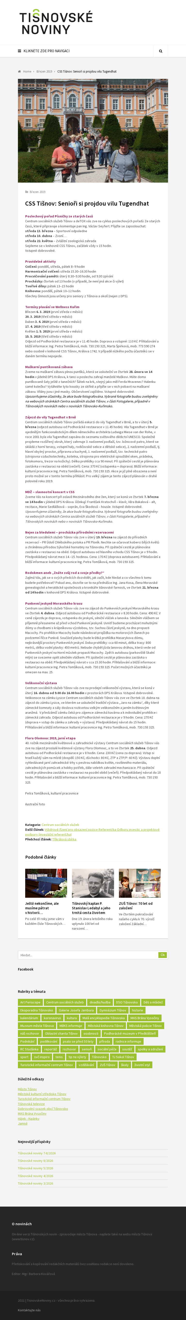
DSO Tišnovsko (127, 1002)
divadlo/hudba (100, 1002)
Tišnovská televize (31, 1104)
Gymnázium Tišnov (113, 1010)
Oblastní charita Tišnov (61, 1033)
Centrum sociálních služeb (60, 825)
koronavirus (52, 1018)
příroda (104, 1041)
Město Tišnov (27, 1089)
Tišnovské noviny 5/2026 (35, 1168)
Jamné (23, 1123)
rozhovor (69, 1049)
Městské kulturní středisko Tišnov (42, 1094)
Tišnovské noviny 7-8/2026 (37, 1153)
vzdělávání (86, 1065)
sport (24, 1057)
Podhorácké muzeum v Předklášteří (130, 1033)
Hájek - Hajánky (28, 1118)
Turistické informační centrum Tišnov (46, 1065)
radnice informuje (128, 1041)
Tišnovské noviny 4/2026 (35, 1176)
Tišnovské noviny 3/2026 (35, 1183)
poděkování (48, 1041)
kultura (72, 1018)
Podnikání (27, 1041)
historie (137, 1010)
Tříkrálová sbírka (64, 839)
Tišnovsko (99, 1057)
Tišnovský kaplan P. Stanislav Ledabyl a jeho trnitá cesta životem (91, 908)
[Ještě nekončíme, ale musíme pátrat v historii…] (46, 883)
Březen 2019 (37, 192)
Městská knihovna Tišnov (106, 1025)
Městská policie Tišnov (145, 1025)
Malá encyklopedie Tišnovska (104, 1018)
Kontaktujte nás (29, 1310)
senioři (87, 1049)
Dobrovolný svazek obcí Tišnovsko (43, 1108)
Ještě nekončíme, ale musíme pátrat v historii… (42, 908)
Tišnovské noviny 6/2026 (35, 1160)
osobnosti (91, 1033)
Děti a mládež (153, 1002)
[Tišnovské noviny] (56, 35)
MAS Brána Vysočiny (145, 1018)
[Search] (160, 51)
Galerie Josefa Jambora (76, 1010)
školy (125, 1065)
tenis (59, 1057)
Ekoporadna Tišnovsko (36, 1010)
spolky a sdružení (150, 1049)
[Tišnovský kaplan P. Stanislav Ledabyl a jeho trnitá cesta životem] (93, 883)
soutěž (127, 1049)
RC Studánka (29, 1049)
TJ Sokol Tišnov (123, 1057)
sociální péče (107, 1049)
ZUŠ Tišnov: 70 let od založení (136, 905)
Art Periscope (30, 1002)
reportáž (50, 1049)
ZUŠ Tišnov (107, 1065)
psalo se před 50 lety (78, 1041)
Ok (163, 955)
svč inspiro (42, 1057)
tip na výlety (77, 1057)
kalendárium (29, 1018)
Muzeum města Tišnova (37, 1025)
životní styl (142, 1065)
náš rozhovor (29, 1033)
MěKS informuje (71, 1025)
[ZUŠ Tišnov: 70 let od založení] (140, 883)
